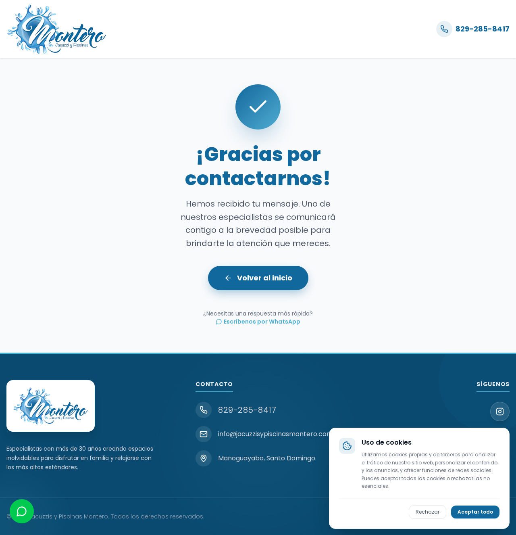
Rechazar (427, 511)
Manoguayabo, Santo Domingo (266, 458)
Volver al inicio (264, 278)
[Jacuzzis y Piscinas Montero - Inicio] (56, 29)
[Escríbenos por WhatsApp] (22, 513)
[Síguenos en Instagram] (500, 411)
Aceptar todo (475, 511)
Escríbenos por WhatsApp (262, 322)
